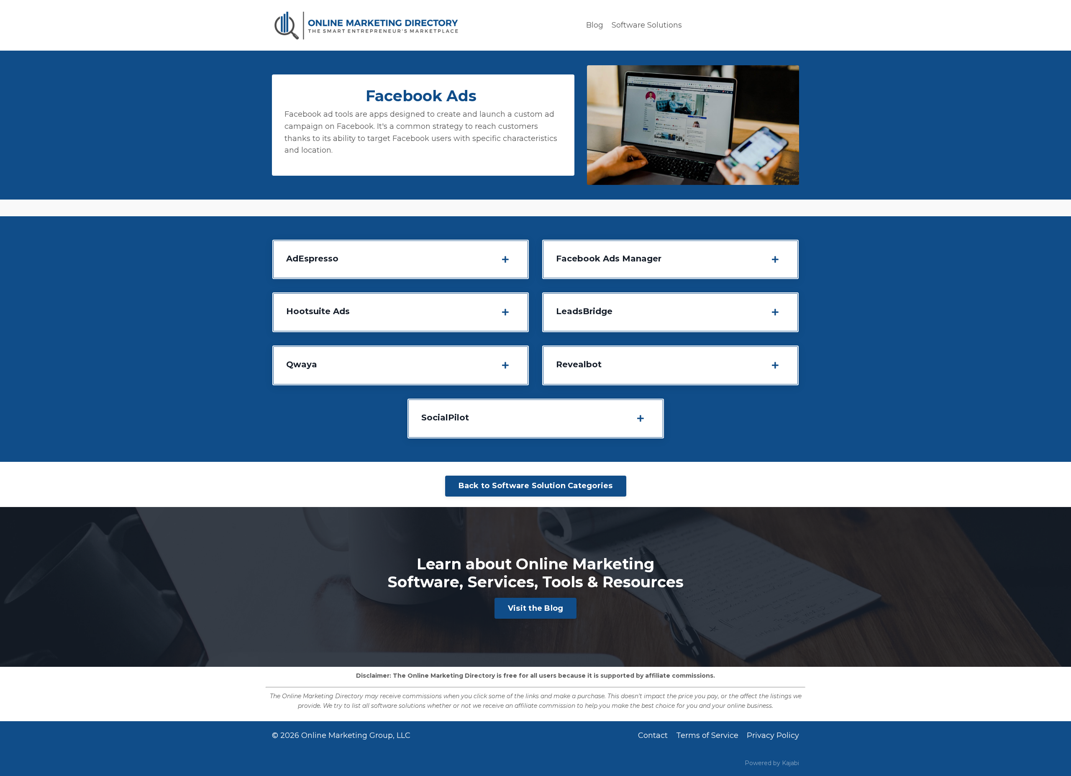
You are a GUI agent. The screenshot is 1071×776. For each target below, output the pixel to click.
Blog (594, 25)
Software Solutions (647, 25)
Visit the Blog (536, 608)
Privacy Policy (773, 735)
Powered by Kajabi (772, 763)
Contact (653, 735)
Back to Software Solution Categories (536, 485)
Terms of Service (707, 735)
